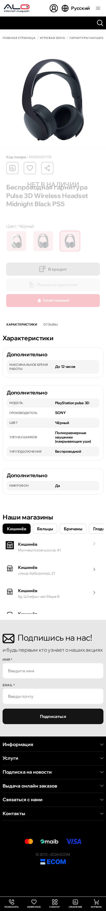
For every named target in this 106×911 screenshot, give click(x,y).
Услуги (10, 758)
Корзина (96, 907)
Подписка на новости (27, 772)
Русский (80, 8)
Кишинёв (16, 528)
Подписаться (53, 716)
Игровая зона (52, 38)
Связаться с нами (22, 799)
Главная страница (19, 38)
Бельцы (45, 528)
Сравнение (75, 907)
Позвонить (11, 904)
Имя (7, 659)
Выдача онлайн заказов (30, 786)
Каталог (54, 907)
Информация (18, 744)
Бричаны (73, 528)
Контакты (14, 813)
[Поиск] (100, 23)
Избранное (34, 907)
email (9, 685)
